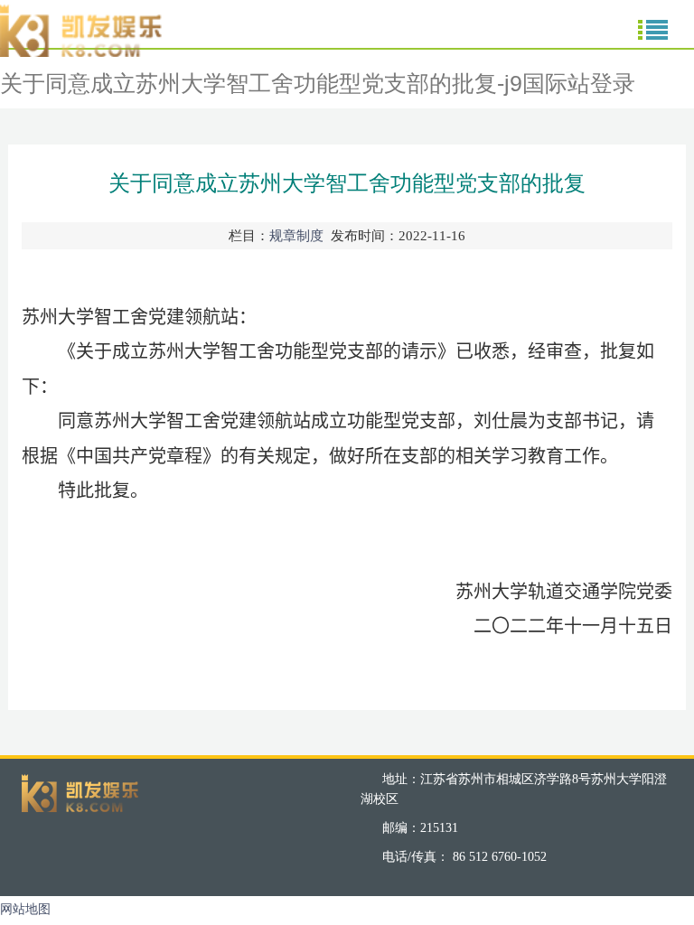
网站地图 (25, 909)
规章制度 (296, 236)
